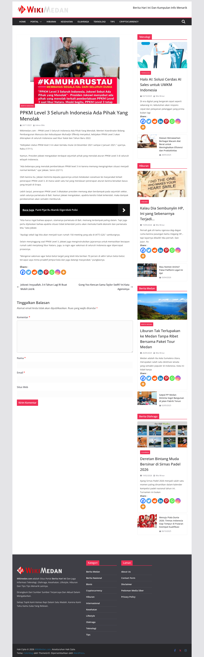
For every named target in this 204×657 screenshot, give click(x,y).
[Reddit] (34, 272)
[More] (63, 272)
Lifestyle (90, 615)
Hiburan (51, 21)
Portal (34, 21)
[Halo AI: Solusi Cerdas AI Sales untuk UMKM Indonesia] (162, 55)
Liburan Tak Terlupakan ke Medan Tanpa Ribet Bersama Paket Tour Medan (160, 338)
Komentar (23, 317)
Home (22, 21)
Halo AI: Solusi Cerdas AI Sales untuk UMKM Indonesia (160, 84)
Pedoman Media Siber (132, 590)
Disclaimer (126, 584)
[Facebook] (22, 272)
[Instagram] (57, 272)
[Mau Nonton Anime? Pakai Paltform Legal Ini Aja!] (147, 272)
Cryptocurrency (128, 21)
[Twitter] (28, 272)
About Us (126, 571)
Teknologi (100, 21)
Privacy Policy (128, 596)
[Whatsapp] (52, 272)
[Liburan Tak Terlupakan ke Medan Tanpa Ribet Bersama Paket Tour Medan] (162, 307)
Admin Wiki (40, 125)
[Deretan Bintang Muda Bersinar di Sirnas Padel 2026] (162, 435)
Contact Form (128, 578)
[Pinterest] (46, 272)
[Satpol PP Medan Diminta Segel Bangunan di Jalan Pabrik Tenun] (147, 400)
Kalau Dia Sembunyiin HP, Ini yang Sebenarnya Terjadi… (162, 213)
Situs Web (22, 387)
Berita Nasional (27, 106)
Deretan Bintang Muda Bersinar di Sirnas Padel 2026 (160, 464)
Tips (112, 21)
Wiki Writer (160, 96)
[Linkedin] (40, 272)
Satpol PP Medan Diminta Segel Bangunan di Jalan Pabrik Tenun (171, 398)
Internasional (93, 603)
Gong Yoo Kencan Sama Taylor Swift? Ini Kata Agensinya (104, 287)
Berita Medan (146, 324)
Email (21, 372)
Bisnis (89, 584)
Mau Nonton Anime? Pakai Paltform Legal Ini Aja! (171, 270)
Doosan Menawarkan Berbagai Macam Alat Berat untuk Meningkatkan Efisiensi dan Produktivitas (171, 144)
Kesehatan (67, 21)
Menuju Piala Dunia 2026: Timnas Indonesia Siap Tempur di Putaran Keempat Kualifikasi (171, 522)
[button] (40, 22)
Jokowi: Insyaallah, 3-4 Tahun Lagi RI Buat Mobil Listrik (43, 287)
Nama (21, 358)
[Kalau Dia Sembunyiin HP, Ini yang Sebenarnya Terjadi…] (162, 184)
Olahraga (83, 21)
